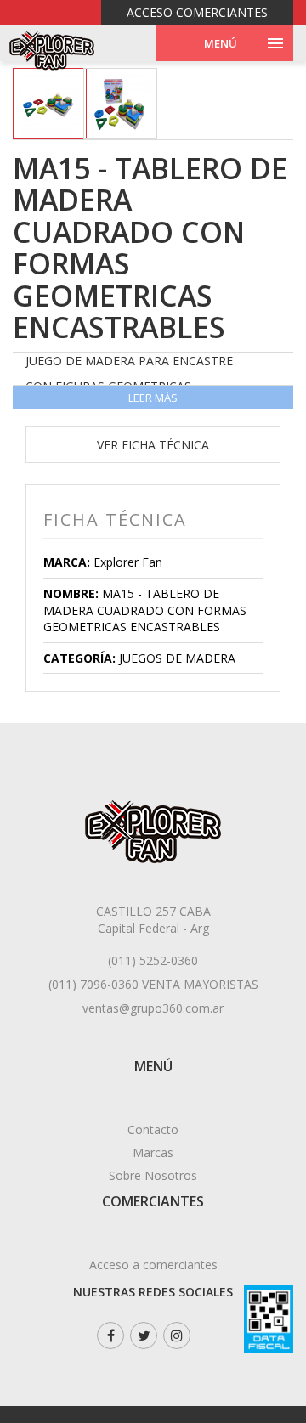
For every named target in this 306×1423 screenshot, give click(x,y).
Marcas (153, 1152)
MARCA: (66, 562)
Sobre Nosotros (153, 1175)
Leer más (153, 397)
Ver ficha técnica (153, 445)
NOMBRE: (71, 593)
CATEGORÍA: (79, 658)
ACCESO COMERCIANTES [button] (197, 12)
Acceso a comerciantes (153, 1264)
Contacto (153, 1129)
